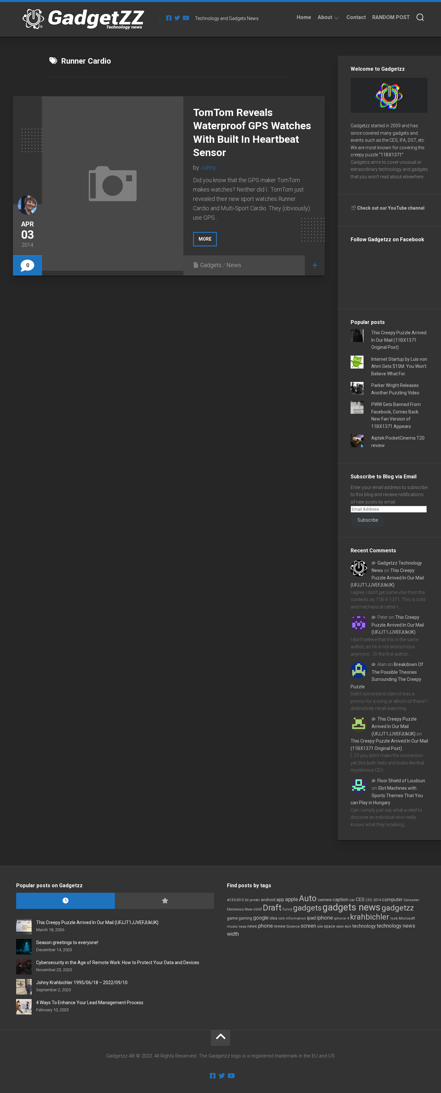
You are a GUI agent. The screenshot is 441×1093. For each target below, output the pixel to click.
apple (291, 899)
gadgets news (352, 907)
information (296, 918)
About (325, 17)
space (329, 926)
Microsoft (407, 918)
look (394, 918)
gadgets (307, 907)
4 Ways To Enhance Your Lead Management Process (89, 1002)
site (320, 926)
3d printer (252, 900)
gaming (245, 918)
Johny (208, 167)
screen (308, 926)
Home (304, 17)
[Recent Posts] (65, 901)
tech (348, 926)
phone (265, 925)
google (261, 918)
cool (257, 909)
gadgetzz (398, 907)
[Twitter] (177, 18)
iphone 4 (341, 918)
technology (364, 926)
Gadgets (210, 265)
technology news (396, 926)
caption (340, 899)
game (232, 918)
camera (325, 899)
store (340, 926)
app (280, 899)
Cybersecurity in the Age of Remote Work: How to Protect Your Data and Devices (117, 962)
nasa (242, 926)
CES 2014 (373, 900)
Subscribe (367, 520)
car (352, 900)
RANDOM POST (391, 17)
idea (273, 918)
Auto (308, 898)
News (233, 265)
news (252, 926)
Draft (272, 907)
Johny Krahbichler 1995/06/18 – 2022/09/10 (82, 982)
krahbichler (369, 916)
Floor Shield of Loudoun (401, 780)
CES (360, 899)
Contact (356, 17)
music (232, 926)
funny (287, 909)
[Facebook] (169, 18)
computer (392, 899)
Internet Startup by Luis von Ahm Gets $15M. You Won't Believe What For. (399, 366)
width (233, 934)
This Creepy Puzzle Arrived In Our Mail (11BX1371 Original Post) (398, 340)
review (279, 926)
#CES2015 (235, 900)
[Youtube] (186, 18)
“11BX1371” (391, 154)
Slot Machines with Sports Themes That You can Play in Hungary (387, 795)
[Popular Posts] (164, 901)
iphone (325, 917)
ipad (311, 918)
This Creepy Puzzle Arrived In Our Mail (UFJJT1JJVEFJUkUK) (387, 578)
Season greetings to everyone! (67, 942)
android (268, 899)
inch (281, 918)
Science (293, 926)
